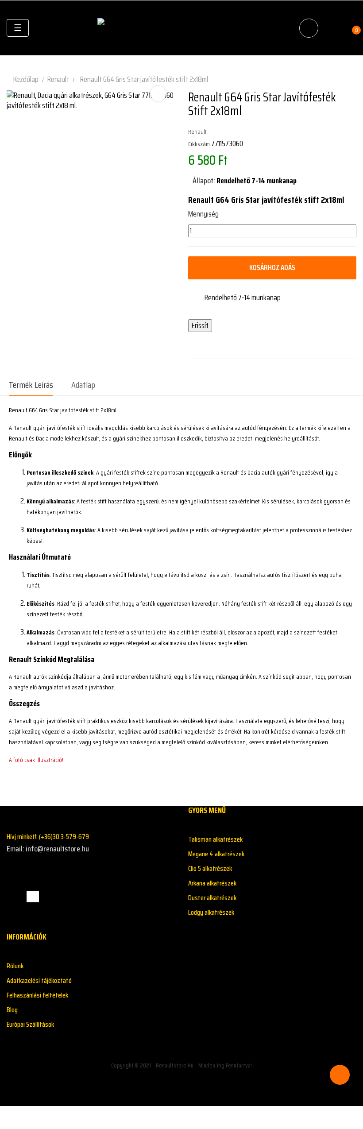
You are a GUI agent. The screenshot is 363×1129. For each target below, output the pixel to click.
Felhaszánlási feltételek (37, 995)
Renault (197, 131)
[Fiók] (332, 27)
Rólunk (15, 965)
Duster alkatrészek (212, 897)
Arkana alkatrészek (212, 883)
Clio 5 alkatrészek (210, 868)
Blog (12, 1009)
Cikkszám (199, 144)
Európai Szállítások (30, 1024)
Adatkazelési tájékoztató (39, 980)
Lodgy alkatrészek (211, 912)
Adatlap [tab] (83, 385)
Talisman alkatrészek (215, 839)
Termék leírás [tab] (31, 385)
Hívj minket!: (48, 836)
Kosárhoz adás (272, 267)
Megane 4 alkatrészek (216, 853)
